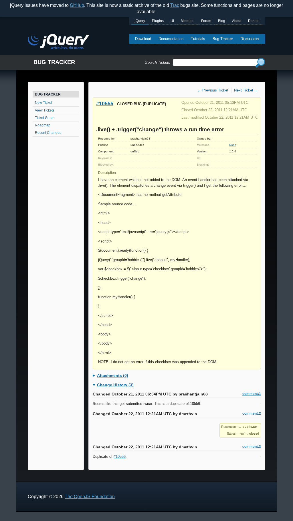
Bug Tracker (223, 39)
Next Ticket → (246, 90)
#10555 (104, 103)
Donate (254, 21)
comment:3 (251, 447)
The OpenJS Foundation (90, 496)
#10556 (120, 456)
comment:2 (251, 413)
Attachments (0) (112, 375)
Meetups (187, 21)
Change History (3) (115, 385)
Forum (206, 21)
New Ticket (43, 103)
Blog (221, 21)
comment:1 (251, 394)
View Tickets (44, 110)
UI (172, 21)
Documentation (171, 39)
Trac (174, 5)
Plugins (158, 21)
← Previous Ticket (212, 90)
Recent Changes (48, 133)
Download (143, 39)
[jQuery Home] (58, 42)
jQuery (140, 21)
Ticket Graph (45, 118)
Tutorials (198, 39)
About (236, 21)
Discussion (249, 39)
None (232, 144)
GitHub (77, 5)
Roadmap (42, 125)
